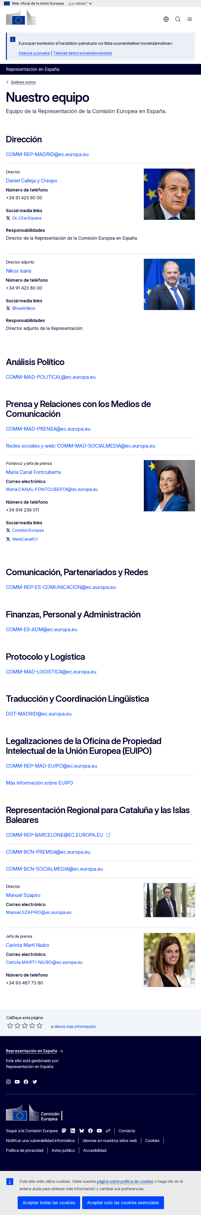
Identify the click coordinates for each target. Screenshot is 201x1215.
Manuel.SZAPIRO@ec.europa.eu (38, 912)
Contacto (127, 1130)
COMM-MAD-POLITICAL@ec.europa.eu (51, 377)
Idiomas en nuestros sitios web (110, 1140)
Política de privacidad (24, 1150)
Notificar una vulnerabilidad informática (40, 1140)
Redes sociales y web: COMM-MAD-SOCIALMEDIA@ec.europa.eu (80, 446)
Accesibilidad (94, 1150)
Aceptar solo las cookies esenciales (123, 1202)
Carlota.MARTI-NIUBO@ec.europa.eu (44, 962)
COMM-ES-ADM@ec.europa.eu (41, 629)
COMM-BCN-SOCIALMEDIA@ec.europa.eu (54, 869)
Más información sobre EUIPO (39, 783)
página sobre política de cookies (125, 1181)
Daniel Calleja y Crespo (31, 181)
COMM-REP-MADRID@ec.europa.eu (47, 154)
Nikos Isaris (18, 271)
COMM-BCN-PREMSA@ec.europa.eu (48, 852)
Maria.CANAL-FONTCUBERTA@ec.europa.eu (52, 489)
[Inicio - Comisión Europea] (21, 17)
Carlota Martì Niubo (27, 945)
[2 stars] (13, 1025)
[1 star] (10, 1025)
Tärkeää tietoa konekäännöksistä (82, 53)
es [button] (166, 19)
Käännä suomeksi (34, 53)
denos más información (75, 1026)
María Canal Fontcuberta (33, 472)
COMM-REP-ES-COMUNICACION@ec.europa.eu (61, 587)
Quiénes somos (23, 82)
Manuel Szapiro (23, 895)
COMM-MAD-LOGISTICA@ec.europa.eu (51, 672)
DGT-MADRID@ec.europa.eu (39, 714)
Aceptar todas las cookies (49, 1202)
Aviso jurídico (63, 1150)
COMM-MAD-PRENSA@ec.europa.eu (48, 429)
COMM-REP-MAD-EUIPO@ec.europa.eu (51, 766)
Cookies (152, 1140)
